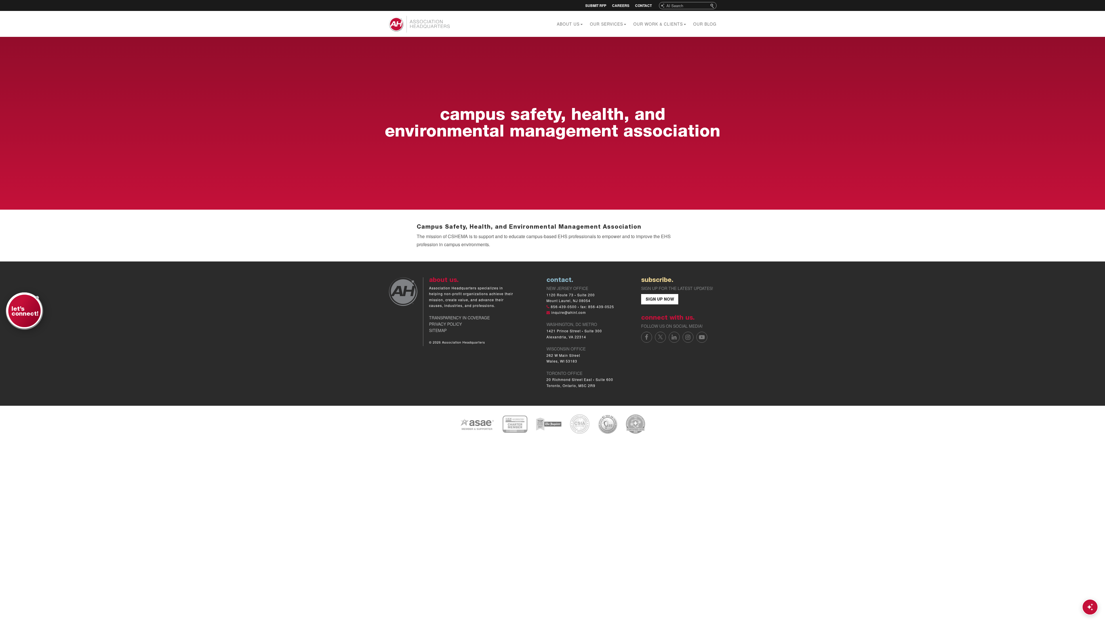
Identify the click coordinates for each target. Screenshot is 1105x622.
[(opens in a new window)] (477, 423)
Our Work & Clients (658, 24)
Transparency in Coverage (459, 318)
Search (712, 5)
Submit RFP (595, 5)
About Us (569, 24)
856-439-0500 (564, 306)
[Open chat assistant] (1090, 607)
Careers (620, 5)
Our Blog (705, 24)
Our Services (607, 24)
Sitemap (438, 330)
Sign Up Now (659, 300)
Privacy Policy (445, 324)
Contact (643, 5)
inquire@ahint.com (568, 312)
